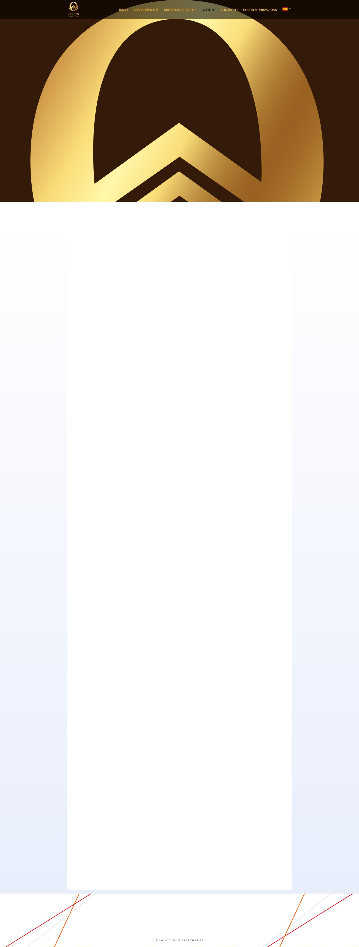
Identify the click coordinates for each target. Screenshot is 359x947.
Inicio (123, 10)
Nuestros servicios (180, 10)
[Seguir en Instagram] (157, 925)
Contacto (229, 10)
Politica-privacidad (260, 10)
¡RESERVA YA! (179, 442)
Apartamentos (146, 10)
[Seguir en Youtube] (189, 925)
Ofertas (208, 10)
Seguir (138, 925)
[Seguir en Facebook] (125, 925)
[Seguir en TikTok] (220, 925)
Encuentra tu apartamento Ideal (255, 140)
